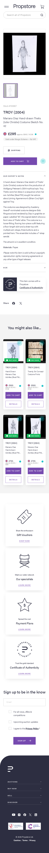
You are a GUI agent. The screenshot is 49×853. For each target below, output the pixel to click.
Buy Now (12, 788)
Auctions (13, 781)
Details (13, 404)
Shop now (24, 541)
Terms (24, 840)
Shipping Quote (15, 151)
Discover (13, 802)
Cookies (17, 840)
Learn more (24, 585)
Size (5, 267)
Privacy (32, 840)
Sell (10, 795)
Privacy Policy (32, 728)
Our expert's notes (13, 176)
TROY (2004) (14, 112)
